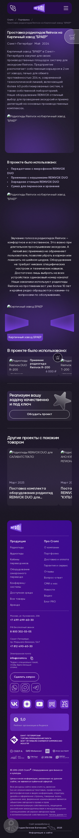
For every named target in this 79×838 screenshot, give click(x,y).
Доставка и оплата (56, 559)
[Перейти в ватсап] (14, 687)
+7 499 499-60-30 (22, 620)
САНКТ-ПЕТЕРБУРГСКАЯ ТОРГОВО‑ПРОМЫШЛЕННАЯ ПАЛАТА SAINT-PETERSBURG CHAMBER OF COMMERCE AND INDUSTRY (41, 740)
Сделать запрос (24, 677)
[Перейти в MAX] (25, 687)
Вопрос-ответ (53, 577)
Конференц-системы (18, 585)
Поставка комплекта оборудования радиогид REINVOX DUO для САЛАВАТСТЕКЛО (31, 495)
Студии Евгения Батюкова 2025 (39, 828)
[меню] (66, 8)
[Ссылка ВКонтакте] (14, 704)
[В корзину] (57, 357)
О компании (51, 547)
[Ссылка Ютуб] (39, 704)
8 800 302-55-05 (20, 631)
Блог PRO (50, 601)
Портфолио (24, 20)
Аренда (15, 605)
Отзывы (49, 571)
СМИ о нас (51, 583)
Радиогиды (17, 547)
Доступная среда (21, 593)
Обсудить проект (39, 414)
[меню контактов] (13, 8)
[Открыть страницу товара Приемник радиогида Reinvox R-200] (33, 366)
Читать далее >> (58, 815)
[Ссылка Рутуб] (52, 704)
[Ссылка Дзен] (27, 704)
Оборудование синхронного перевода (20, 573)
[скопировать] (30, 658)
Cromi (10, 20)
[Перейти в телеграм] (35, 687)
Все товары (17, 599)
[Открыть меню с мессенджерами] (11, 825)
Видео (48, 595)
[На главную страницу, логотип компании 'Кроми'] (39, 8)
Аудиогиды (17, 553)
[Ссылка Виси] (64, 704)
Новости (49, 589)
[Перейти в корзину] (71, 36)
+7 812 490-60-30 (21, 646)
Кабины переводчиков (19, 561)
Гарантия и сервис (56, 565)
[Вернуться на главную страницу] (39, 529)
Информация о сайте (41, 833)
